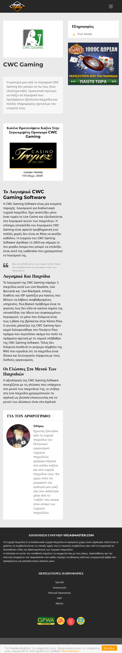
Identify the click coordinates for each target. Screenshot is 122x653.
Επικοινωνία (59, 587)
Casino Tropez (33, 172)
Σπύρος (38, 426)
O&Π (59, 598)
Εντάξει (109, 648)
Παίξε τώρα (20, 163)
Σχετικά (59, 582)
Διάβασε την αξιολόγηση (41, 162)
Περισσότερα (70, 651)
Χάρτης (59, 603)
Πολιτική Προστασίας (59, 592)
